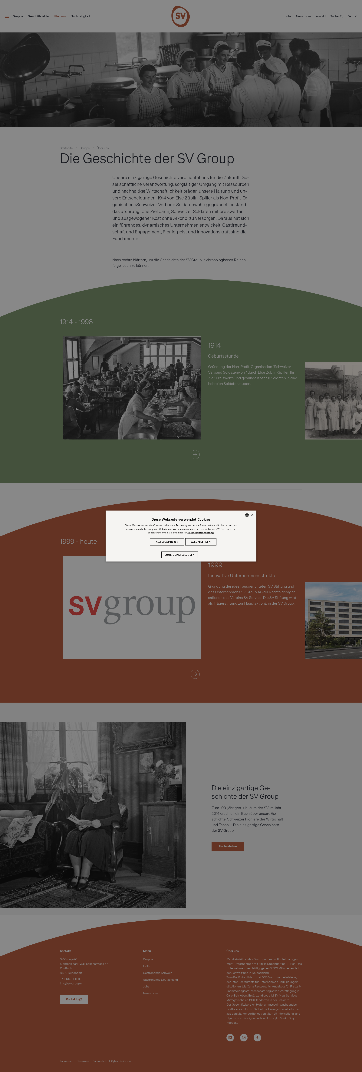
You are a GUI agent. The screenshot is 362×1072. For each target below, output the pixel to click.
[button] (181, 553)
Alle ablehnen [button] (201, 541)
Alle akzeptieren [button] (167, 541)
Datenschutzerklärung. (200, 532)
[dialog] (181, 536)
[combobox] (247, 515)
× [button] (252, 515)
